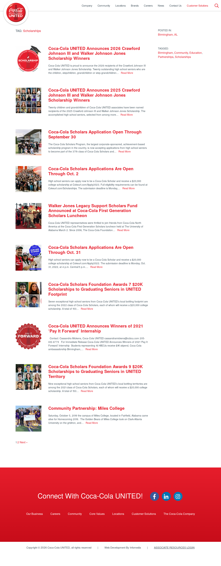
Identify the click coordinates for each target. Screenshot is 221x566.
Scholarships (183, 57)
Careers (148, 5)
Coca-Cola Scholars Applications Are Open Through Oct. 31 (90, 249)
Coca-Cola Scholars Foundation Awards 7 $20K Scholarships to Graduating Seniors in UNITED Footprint (95, 289)
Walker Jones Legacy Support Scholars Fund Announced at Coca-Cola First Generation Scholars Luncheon (92, 210)
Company (87, 5)
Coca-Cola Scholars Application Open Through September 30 (95, 134)
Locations (120, 5)
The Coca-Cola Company (179, 514)
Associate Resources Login (174, 547)
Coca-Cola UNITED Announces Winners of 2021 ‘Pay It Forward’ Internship (95, 328)
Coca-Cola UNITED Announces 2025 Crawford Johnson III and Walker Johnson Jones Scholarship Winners (94, 95)
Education (195, 53)
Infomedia (135, 547)
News (161, 5)
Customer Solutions (197, 5)
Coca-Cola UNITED (15, 12)
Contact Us (175, 5)
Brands (135, 5)
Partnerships (166, 57)
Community (104, 5)
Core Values (97, 514)
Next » (24, 442)
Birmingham (165, 53)
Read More (126, 72)
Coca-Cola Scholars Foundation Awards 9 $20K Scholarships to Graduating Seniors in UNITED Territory (95, 371)
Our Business (34, 514)
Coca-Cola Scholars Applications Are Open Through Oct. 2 (90, 171)
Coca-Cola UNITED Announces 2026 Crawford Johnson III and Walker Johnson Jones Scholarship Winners (94, 53)
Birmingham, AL (168, 34)
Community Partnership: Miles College (86, 408)
